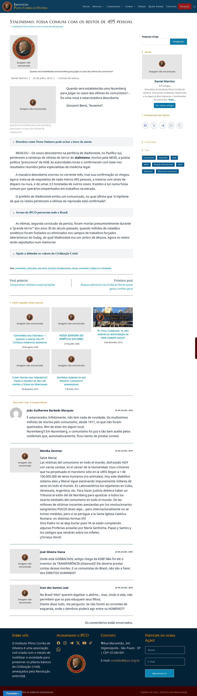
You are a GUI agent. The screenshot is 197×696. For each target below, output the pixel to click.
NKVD (44, 268)
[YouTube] (84, 643)
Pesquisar (178, 41)
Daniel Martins (19, 78)
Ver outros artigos (164, 105)
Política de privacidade (173, 692)
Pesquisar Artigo (150, 36)
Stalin (75, 268)
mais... (172, 99)
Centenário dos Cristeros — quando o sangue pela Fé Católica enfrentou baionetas (30, 339)
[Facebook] (58, 643)
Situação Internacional (59, 268)
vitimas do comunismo (100, 268)
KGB (39, 268)
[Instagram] (65, 643)
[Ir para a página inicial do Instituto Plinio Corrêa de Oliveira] (76, 663)
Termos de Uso (149, 692)
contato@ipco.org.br (125, 661)
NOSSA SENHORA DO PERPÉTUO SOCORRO (71, 337)
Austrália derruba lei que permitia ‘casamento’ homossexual (71, 381)
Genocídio (32, 268)
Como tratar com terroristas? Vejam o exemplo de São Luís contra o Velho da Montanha (29, 381)
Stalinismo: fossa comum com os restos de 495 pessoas (38, 26)
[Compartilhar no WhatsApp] (171, 125)
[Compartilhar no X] (154, 125)
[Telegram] (71, 643)
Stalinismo (84, 268)
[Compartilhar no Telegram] (162, 125)
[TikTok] (91, 643)
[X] (78, 643)
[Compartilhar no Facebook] (145, 125)
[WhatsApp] (58, 649)
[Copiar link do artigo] (180, 125)
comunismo (20, 268)
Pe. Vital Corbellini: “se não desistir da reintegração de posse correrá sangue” (113, 334)
